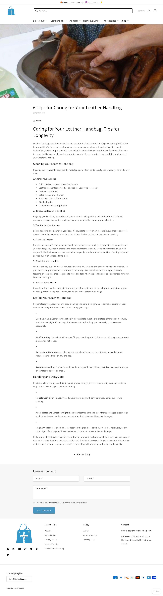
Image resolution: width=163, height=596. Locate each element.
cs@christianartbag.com (140, 530)
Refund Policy (50, 535)
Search (86, 531)
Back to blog (83, 454)
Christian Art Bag (18, 588)
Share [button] (38, 120)
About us (48, 531)
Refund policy (88, 539)
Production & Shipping (54, 548)
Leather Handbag (83, 129)
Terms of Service (52, 544)
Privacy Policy (51, 539)
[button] (40, 21)
